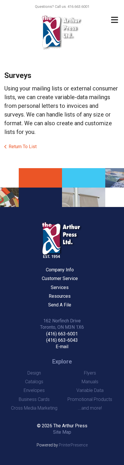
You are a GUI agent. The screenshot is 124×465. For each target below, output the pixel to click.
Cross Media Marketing (34, 408)
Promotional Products (89, 399)
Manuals (90, 381)
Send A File (59, 305)
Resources (60, 296)
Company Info (60, 270)
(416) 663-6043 (62, 340)
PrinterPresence (73, 445)
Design (34, 373)
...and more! (90, 408)
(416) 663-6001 (62, 334)
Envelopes (34, 390)
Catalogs (34, 381)
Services (60, 287)
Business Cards (34, 399)
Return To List (23, 146)
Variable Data (90, 390)
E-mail (62, 346)
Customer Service (60, 278)
